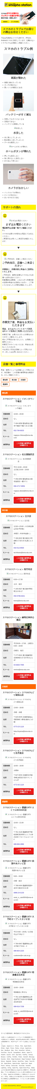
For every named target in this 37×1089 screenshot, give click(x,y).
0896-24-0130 (19, 893)
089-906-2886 (19, 844)
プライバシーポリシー (27, 1087)
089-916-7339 (19, 1006)
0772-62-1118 (19, 785)
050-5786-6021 (19, 596)
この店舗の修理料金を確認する (23, 444)
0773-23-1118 (19, 727)
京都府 (23, 380)
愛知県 (5, 380)
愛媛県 (5, 384)
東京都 (14, 380)
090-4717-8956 (19, 486)
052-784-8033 (19, 430)
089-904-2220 (19, 951)
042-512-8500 (19, 548)
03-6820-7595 (19, 665)
